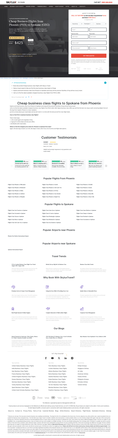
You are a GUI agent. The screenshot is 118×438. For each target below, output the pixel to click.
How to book (59, 6)
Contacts (82, 6)
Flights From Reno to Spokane (15, 219)
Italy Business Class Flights (20, 371)
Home (6, 6)
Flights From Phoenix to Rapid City (51, 196)
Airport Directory (76, 411)
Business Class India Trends (86, 264)
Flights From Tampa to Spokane (84, 213)
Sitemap (108, 411)
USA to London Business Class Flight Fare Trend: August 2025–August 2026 (24, 265)
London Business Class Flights (57, 368)
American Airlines (83, 374)
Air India (80, 371)
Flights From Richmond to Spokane (51, 219)
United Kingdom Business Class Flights (23, 376)
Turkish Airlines (82, 384)
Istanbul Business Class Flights (57, 376)
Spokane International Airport (15, 249)
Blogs (57, 411)
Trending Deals (42, 6)
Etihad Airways (82, 366)
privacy (74, 63)
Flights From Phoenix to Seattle (50, 184)
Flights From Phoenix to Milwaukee (17, 184)
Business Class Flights (17, 6)
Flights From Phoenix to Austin (84, 187)
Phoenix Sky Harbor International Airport (18, 236)
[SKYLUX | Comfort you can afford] (15, 2)
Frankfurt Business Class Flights (58, 390)
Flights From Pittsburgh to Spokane (51, 216)
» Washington (25, 78)
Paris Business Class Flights (56, 366)
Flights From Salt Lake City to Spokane (18, 222)
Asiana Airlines (82, 376)
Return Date (92, 33)
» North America (15, 78)
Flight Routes (87, 411)
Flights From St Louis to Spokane (50, 213)
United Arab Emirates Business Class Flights (25, 390)
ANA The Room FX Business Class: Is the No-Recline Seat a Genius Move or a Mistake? (59, 337)
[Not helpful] (29, 97)
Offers (51, 6)
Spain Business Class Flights (20, 387)
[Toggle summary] (105, 83)
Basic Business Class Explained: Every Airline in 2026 (93, 336)
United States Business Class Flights (23, 366)
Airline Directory (65, 411)
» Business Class (7, 78)
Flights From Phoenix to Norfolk (84, 184)
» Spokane (31, 78)
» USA (20, 78)
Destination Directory (98, 411)
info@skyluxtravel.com (40, 432)
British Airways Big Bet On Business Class (56, 264)
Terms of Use (37, 411)
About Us (11, 411)
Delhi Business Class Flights (56, 382)
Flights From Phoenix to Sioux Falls (85, 196)
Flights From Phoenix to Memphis (16, 196)
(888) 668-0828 (106, 2)
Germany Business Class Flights (21, 382)
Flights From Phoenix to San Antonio (51, 193)
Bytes (67, 6)
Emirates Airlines (83, 382)
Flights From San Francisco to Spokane (17, 210)
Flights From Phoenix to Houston (84, 190)
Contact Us (18, 411)
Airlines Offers (30, 6)
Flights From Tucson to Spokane (16, 216)
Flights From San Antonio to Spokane (51, 222)
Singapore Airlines (83, 368)
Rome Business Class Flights (57, 374)
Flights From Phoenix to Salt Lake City (52, 187)
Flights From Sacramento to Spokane (85, 219)
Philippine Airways (83, 379)
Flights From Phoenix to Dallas (15, 190)
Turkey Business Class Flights (21, 384)
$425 (19, 42)
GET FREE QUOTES (88, 55)
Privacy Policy (27, 411)
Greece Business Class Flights (21, 379)
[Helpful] (26, 97)
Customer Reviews (48, 411)
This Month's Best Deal (17, 38)
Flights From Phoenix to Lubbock (16, 193)
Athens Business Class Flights (57, 371)
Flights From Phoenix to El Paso (50, 190)
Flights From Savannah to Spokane (16, 213)
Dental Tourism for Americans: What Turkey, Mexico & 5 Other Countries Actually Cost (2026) (25, 337)
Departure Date (74, 33)
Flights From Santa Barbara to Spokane (86, 210)
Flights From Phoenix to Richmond (16, 187)
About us (74, 6)
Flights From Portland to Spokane (84, 216)
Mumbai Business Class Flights (57, 387)
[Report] (31, 97)
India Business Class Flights (20, 368)
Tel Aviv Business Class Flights (57, 384)
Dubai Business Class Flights (57, 379)
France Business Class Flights (21, 374)
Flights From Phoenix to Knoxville (84, 193)
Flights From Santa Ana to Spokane (51, 210)
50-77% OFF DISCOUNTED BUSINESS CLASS (19, 18)
